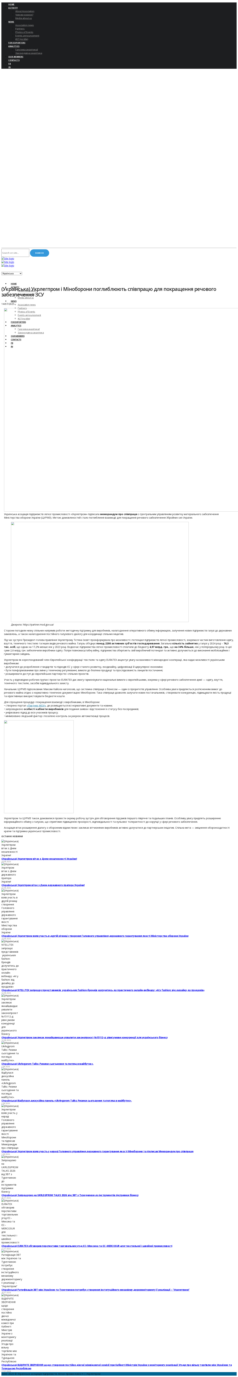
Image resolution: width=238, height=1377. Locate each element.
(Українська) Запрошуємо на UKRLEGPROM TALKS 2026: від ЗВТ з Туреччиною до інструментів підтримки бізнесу (70, 1195)
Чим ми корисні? (24, 14)
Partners (20, 28)
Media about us (23, 18)
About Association (24, 11)
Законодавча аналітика (28, 53)
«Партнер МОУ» (36, 705)
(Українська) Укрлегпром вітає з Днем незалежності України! (39, 858)
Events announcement (27, 35)
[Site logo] (7, 258)
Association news (24, 25)
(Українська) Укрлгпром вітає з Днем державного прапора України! (43, 885)
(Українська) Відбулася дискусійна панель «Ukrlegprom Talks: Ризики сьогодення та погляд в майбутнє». (66, 1100)
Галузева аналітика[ (26, 49)
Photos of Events (24, 32)
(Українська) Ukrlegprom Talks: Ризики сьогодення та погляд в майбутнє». (47, 1063)
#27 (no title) (21, 39)
